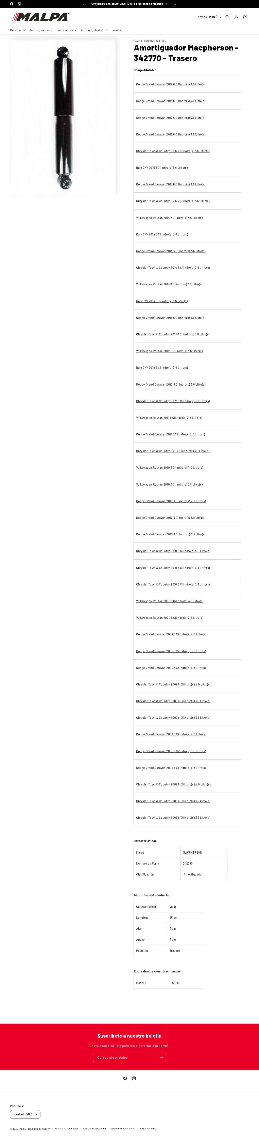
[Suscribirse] (161, 1057)
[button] (17, 30)
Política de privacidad (95, 1128)
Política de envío (147, 1128)
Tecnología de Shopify (39, 1128)
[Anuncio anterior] (83, 4)
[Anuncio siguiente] (175, 4)
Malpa (22, 1128)
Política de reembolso (66, 1128)
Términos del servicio (122, 1128)
